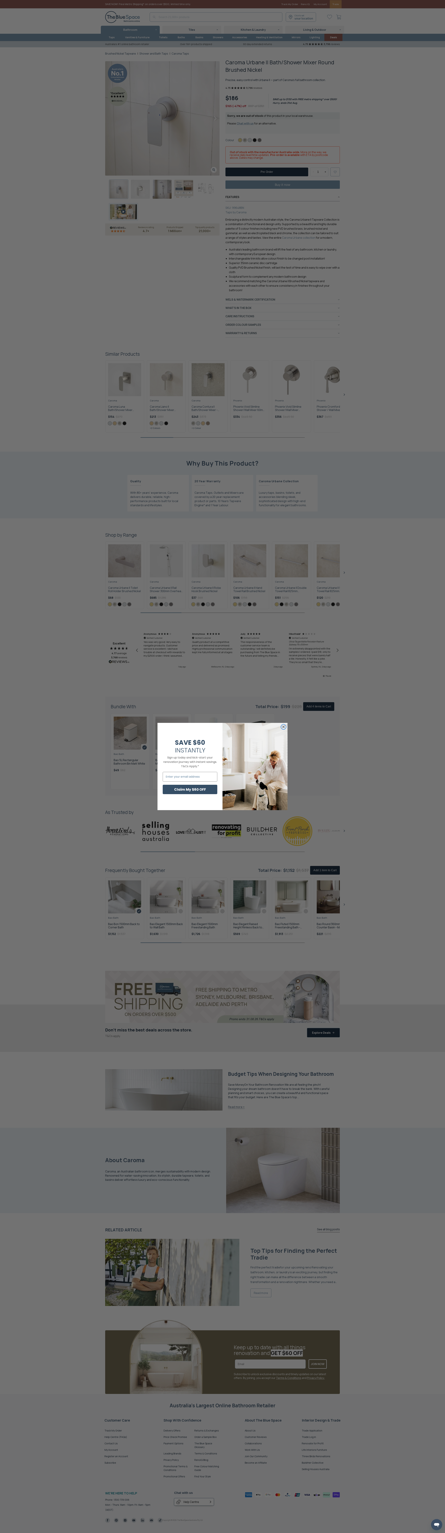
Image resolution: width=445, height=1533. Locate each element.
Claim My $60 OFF (190, 789)
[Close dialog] (283, 726)
